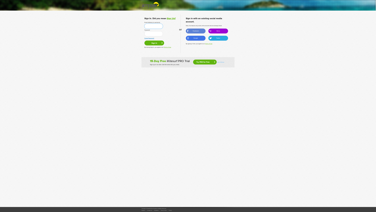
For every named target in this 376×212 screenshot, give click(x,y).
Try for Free (203, 62)
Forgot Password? (149, 38)
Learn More (220, 62)
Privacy (170, 210)
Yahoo (218, 31)
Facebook (196, 31)
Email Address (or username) (152, 22)
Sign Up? (171, 18)
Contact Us (149, 210)
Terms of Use (167, 47)
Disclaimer (156, 210)
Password (147, 30)
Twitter (218, 38)
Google (195, 38)
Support (143, 210)
